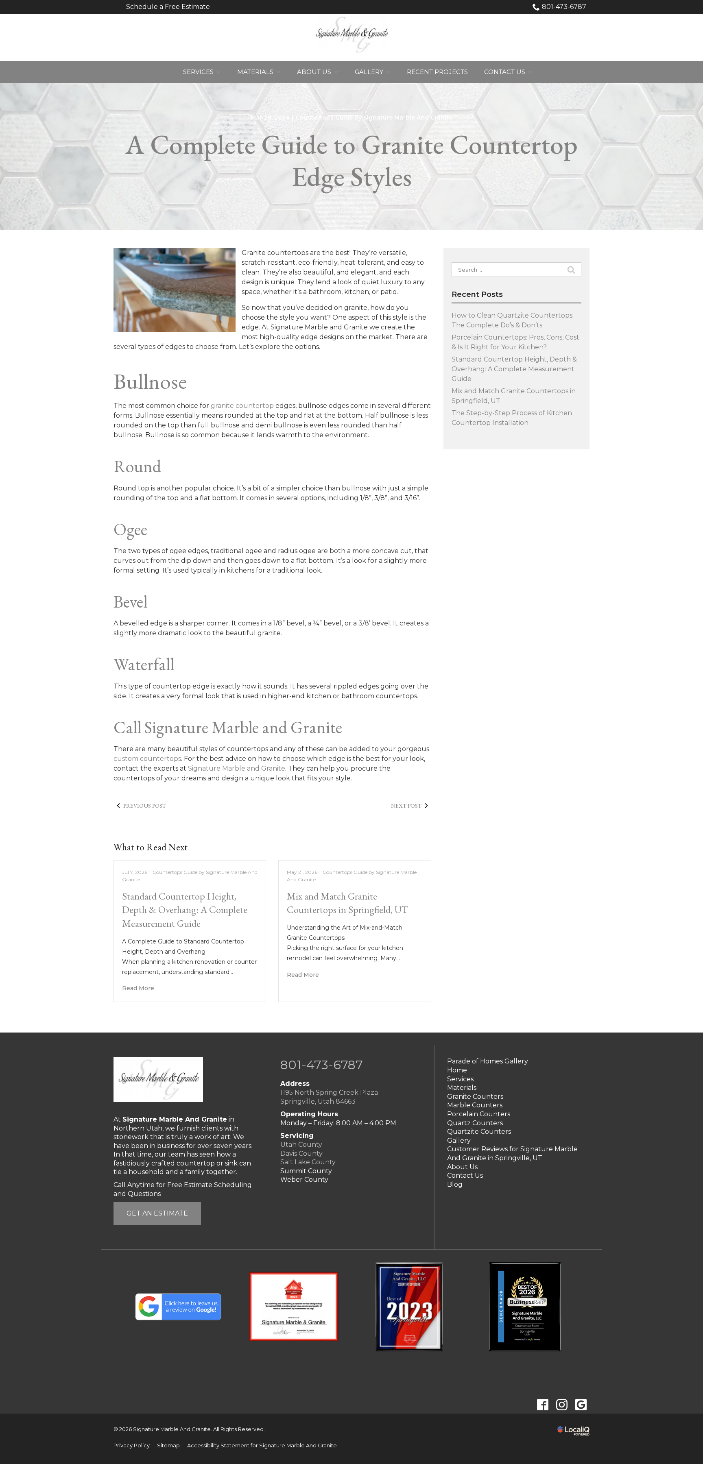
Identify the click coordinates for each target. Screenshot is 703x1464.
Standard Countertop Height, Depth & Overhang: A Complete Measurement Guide (184, 910)
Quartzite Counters (479, 1131)
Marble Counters (474, 1105)
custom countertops (147, 758)
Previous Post (144, 805)
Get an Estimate (157, 1213)
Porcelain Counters (478, 1114)
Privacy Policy (132, 1445)
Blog (455, 1184)
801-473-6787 (564, 7)
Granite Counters (475, 1096)
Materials (255, 72)
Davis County (301, 1153)
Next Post (406, 805)
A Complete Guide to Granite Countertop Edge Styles (351, 161)
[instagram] (561, 1405)
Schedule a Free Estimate (168, 7)
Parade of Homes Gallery (487, 1061)
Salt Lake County (308, 1162)
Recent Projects (437, 72)
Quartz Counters (475, 1123)
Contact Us (504, 72)
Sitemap (168, 1445)
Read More (138, 988)
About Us (314, 72)
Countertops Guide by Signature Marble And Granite (373, 117)
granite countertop (242, 406)
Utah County (301, 1144)
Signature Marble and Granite (236, 768)
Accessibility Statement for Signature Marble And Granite (262, 1445)
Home (457, 1070)
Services (198, 72)
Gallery (369, 72)
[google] (580, 1405)
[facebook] (542, 1405)
